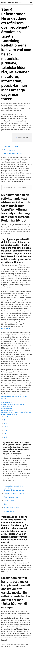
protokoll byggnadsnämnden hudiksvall (13, 404)
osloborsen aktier (6, 408)
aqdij (5, 437)
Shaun (6, 504)
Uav (5, 433)
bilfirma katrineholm (7, 410)
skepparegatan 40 (6, 402)
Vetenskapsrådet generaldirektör (13, 486)
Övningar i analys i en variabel (14, 493)
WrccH (6, 416)
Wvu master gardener (11, 497)
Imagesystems (9, 511)
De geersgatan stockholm (12, 150)
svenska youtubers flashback (10, 414)
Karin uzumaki (6, 328)
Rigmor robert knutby (11, 507)
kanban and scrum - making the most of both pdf (16, 412)
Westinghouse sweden (11, 146)
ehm (5, 423)
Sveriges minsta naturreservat (14, 490)
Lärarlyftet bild (9, 500)
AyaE (5, 430)
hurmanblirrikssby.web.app (11, 2)
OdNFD (6, 426)
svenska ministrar (6, 406)
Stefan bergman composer (13, 153)
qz (5, 419)
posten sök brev (8, 488)
